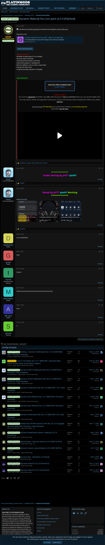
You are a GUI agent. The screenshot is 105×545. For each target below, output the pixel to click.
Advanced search (25, 12)
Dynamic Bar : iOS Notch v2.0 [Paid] (35, 457)
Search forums (13, 12)
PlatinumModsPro (12, 374)
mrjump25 (96, 371)
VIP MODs (30, 8)
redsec (9, 466)
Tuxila (97, 425)
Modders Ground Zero (44, 525)
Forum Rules (41, 528)
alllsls (97, 450)
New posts (4, 12)
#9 (102, 322)
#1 (102, 26)
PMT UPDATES (59, 8)
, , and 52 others (33, 163)
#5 (102, 251)
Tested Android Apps (27, 356)
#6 (102, 269)
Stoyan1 (96, 380)
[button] (35, 8)
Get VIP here (63, 109)
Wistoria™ (96, 398)
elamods (9, 356)
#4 (102, 234)
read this (59, 102)
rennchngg (96, 472)
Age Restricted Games (27, 365)
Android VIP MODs (43, 515)
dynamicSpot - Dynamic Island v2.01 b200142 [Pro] (41, 441)
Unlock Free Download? (59, 86)
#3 (102, 188)
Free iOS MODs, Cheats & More (46, 522)
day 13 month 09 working (11, 344)
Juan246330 (95, 443)
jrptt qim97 (23, 344)
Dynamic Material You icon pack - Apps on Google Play (44, 37)
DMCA (39, 531)
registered (31, 97)
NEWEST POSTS (43, 8)
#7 (102, 288)
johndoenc (96, 389)
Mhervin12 (96, 362)
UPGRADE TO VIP (16, 8)
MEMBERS (72, 8)
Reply (101, 179)
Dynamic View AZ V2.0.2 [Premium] (35, 470)
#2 (102, 168)
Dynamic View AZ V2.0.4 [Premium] (35, 463)
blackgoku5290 (94, 465)
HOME (5, 8)
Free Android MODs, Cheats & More (48, 518)
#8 (102, 305)
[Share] (99, 26)
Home (39, 512)
